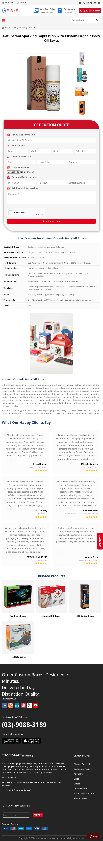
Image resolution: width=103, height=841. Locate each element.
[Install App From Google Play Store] (11, 740)
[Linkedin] (99, 2)
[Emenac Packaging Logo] (17, 755)
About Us (9, 2)
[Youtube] (95, 2)
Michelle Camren (89, 464)
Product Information (23, 134)
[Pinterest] (91, 2)
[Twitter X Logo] (29, 705)
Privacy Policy (80, 788)
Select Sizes (18, 145)
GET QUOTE (100, 541)
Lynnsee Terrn (91, 557)
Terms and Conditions (84, 793)
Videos (77, 783)
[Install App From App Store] (31, 740)
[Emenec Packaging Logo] (10, 10)
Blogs (76, 778)
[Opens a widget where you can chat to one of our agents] (93, 836)
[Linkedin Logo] (16, 705)
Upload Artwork (20, 167)
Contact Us (25, 2)
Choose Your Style (82, 764)
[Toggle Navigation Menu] (4, 20)
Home (8, 27)
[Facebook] (80, 2)
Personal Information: (24, 177)
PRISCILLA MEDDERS (37, 557)
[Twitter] (84, 2)
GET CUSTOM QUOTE (51, 124)
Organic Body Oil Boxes (25, 27)
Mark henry (41, 510)
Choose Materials (21, 156)
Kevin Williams (90, 510)
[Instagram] (88, 2)
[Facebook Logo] (4, 705)
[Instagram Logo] (10, 705)
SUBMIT (38, 815)
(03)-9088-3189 (24, 724)
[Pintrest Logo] (23, 705)
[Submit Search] (97, 20)
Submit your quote (51, 221)
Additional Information (24, 188)
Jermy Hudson (40, 464)
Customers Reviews (83, 769)
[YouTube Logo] (35, 705)
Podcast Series (81, 798)
